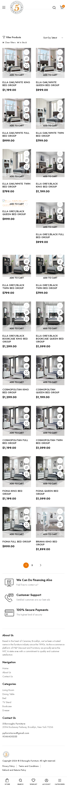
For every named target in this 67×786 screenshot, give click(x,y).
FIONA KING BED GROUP (12, 492)
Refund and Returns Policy (14, 770)
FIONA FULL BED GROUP (16, 541)
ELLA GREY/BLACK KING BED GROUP (47, 185)
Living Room (8, 690)
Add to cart (17, 74)
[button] (26, 52)
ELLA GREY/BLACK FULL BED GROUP (50, 236)
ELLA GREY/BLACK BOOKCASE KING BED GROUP (15, 338)
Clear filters (10, 42)
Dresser (6, 710)
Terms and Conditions (29, 766)
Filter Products (13, 37)
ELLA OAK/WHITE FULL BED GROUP (15, 134)
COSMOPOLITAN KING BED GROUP (15, 391)
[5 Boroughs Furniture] (16, 7)
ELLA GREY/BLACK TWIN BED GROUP (13, 286)
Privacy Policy (8, 766)
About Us (6, 672)
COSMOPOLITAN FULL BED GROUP (15, 441)
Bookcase (7, 706)
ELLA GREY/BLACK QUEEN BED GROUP (14, 213)
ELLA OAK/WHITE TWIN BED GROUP (50, 134)
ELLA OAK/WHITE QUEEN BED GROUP (47, 83)
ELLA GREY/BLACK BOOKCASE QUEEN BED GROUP (50, 338)
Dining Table (8, 694)
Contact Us (7, 676)
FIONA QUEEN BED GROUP (47, 492)
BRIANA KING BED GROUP (46, 543)
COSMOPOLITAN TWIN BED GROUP (49, 441)
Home (5, 668)
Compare (26, 59)
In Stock (23, 42)
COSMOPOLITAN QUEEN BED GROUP (47, 391)
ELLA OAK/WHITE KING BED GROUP (16, 83)
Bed (4, 698)
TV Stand (6, 702)
